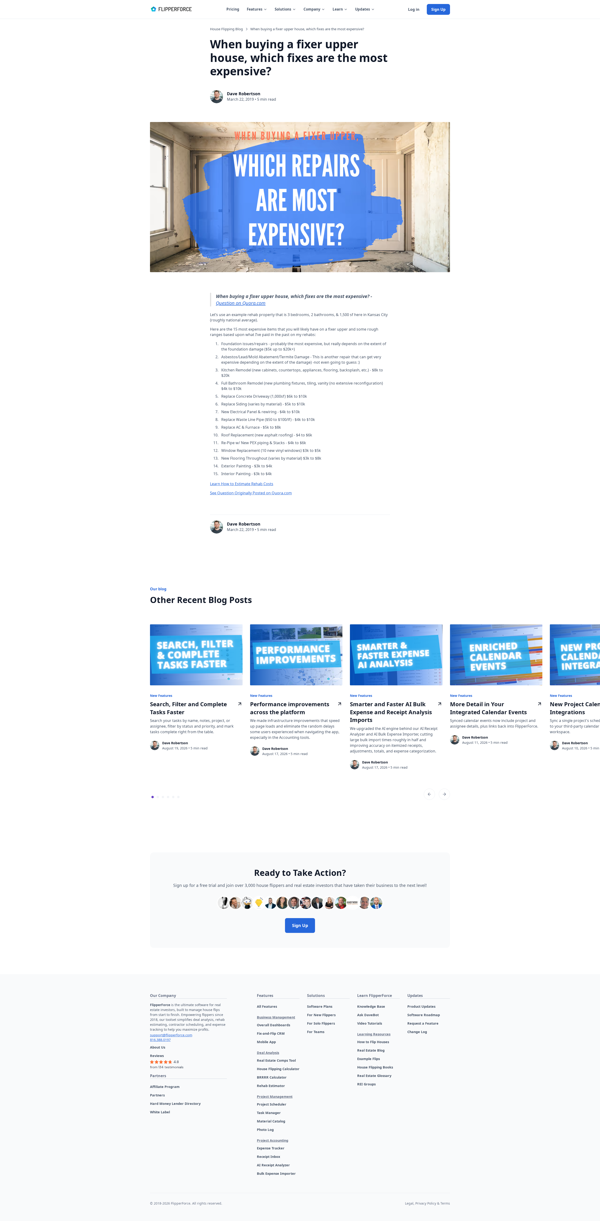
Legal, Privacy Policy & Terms (427, 1203)
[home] (171, 9)
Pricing (232, 9)
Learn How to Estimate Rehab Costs (241, 483)
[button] (257, 9)
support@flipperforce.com (171, 1035)
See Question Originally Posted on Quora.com (251, 493)
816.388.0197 (160, 1040)
